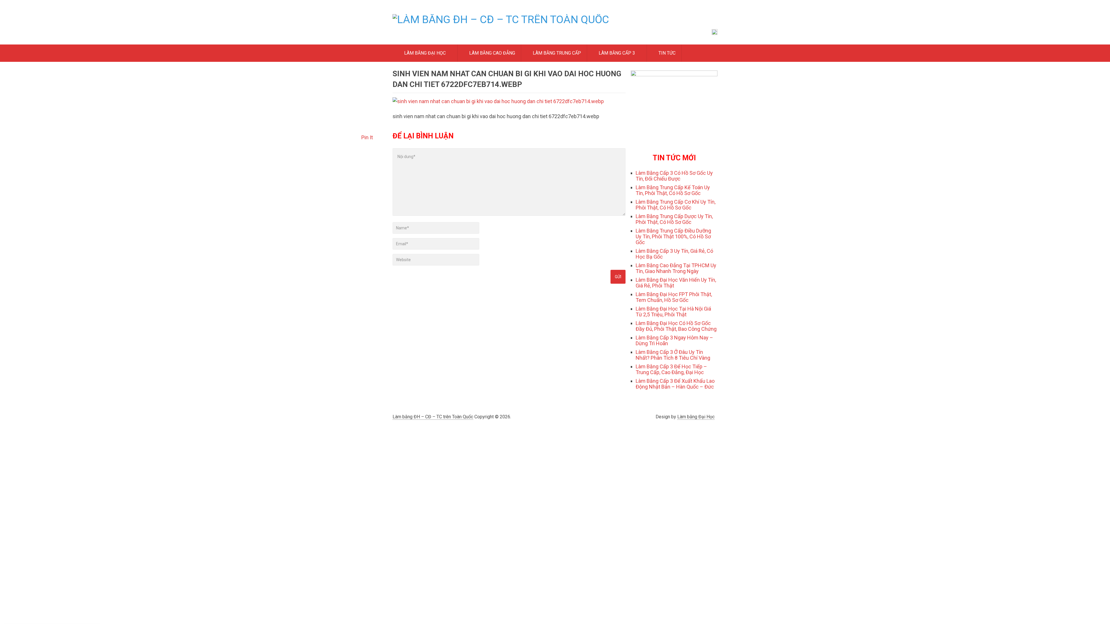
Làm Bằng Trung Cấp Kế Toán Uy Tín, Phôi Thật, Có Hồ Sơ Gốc (673, 190)
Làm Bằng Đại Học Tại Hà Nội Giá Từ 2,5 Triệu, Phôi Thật (673, 311)
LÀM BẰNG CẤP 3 (616, 53)
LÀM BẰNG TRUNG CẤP (556, 53)
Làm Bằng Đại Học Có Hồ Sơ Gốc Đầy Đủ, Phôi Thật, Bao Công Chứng (676, 326)
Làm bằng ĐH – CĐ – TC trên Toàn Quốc (433, 416)
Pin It (367, 137)
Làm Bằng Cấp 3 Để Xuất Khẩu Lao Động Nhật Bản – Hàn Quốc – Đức (675, 384)
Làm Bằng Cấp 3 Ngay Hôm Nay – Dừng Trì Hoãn (674, 340)
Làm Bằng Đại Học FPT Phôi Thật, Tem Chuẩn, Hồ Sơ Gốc (674, 297)
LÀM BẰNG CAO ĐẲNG (491, 53)
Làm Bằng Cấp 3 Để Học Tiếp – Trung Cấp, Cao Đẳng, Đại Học (671, 369)
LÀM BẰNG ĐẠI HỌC (424, 53)
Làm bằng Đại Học (696, 416)
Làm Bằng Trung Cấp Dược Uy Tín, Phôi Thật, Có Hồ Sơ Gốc (674, 219)
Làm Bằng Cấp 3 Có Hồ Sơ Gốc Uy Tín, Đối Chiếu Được (674, 176)
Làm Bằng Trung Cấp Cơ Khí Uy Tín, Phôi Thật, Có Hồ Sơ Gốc (675, 205)
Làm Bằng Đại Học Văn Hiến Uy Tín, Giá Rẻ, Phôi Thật (676, 283)
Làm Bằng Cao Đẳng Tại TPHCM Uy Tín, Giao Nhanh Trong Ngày (676, 268)
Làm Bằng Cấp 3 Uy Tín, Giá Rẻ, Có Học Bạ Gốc (674, 254)
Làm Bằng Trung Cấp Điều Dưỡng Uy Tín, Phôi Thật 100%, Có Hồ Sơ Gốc (673, 236)
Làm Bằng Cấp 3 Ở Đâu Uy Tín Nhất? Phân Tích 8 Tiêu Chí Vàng (673, 355)
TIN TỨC (666, 53)
